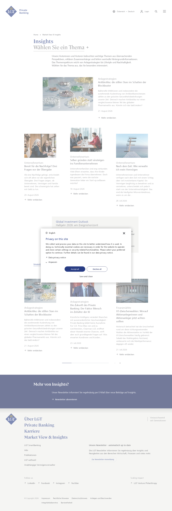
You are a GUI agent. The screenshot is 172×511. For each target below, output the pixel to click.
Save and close (86, 276)
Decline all (97, 269)
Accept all (75, 269)
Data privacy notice (57, 257)
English (52, 233)
